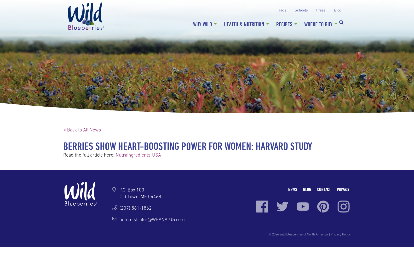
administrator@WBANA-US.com (152, 219)
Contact (324, 189)
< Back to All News (82, 129)
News (292, 189)
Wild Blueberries (86, 16)
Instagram (344, 207)
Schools (301, 10)
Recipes (284, 24)
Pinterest (323, 207)
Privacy (343, 189)
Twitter (282, 207)
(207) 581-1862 (136, 208)
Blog (337, 10)
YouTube (303, 207)
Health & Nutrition (244, 24)
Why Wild (202, 24)
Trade (281, 10)
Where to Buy (318, 24)
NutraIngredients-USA (138, 155)
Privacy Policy (341, 234)
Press (321, 10)
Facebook (262, 207)
